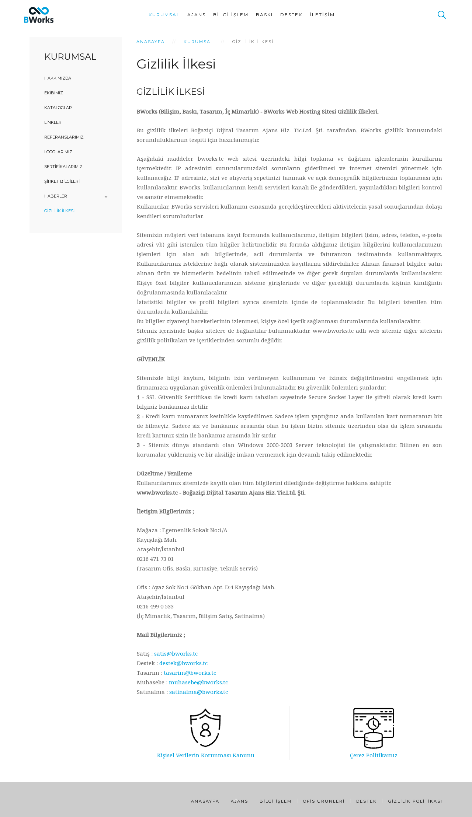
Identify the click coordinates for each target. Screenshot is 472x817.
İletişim (322, 14)
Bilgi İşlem (231, 14)
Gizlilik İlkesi (59, 210)
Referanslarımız (64, 137)
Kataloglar (58, 107)
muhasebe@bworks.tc (198, 682)
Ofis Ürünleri (324, 801)
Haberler (55, 196)
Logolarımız (58, 151)
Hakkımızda (57, 78)
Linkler (53, 122)
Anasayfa (150, 41)
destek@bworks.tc (183, 663)
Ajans (196, 14)
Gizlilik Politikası (415, 801)
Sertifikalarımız (63, 166)
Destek (291, 14)
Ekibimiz (53, 92)
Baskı (264, 14)
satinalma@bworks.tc (198, 691)
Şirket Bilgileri (62, 181)
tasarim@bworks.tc (190, 672)
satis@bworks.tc (176, 653)
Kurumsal (164, 14)
